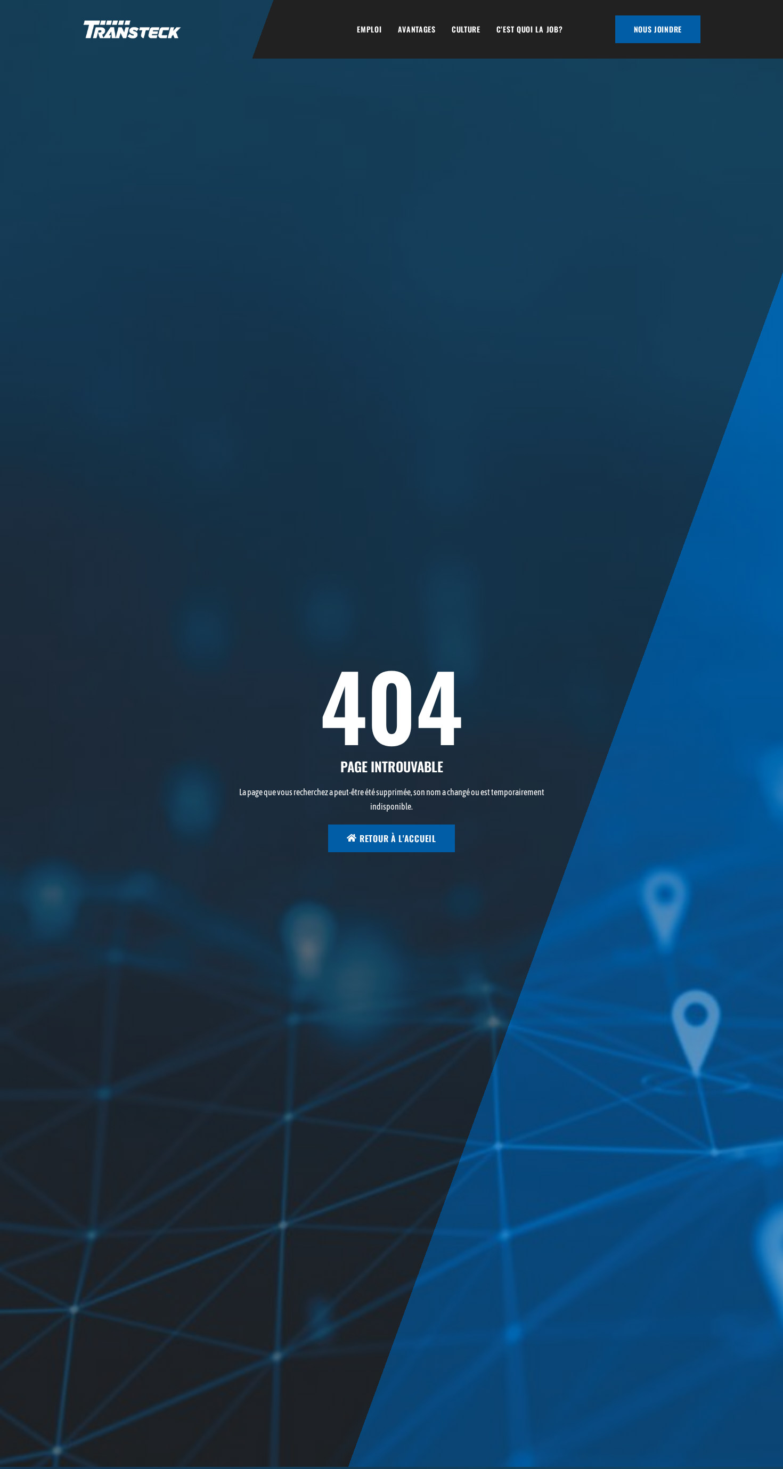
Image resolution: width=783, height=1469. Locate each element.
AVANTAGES (417, 29)
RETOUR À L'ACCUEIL (398, 838)
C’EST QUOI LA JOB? (529, 29)
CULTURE (466, 29)
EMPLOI (369, 29)
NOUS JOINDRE (658, 29)
